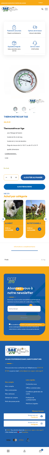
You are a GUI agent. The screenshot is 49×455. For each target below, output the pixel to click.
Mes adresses (10, 394)
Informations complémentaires (24, 246)
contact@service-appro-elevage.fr (31, 371)
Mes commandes (11, 390)
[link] (13, 210)
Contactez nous (31, 384)
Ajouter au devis (24, 187)
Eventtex (25, 432)
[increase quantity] (16, 177)
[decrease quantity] (6, 177)
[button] (46, 219)
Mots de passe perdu (12, 401)
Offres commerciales (33, 388)
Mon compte (9, 386)
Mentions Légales (32, 403)
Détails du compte (11, 397)
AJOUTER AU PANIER (33, 177)
